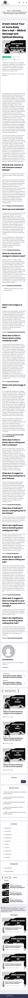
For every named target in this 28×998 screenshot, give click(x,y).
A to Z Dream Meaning (17, 995)
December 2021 (7, 851)
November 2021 (7, 854)
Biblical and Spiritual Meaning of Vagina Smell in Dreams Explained (14, 813)
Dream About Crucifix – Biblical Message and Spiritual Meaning (12, 676)
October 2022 (7, 841)
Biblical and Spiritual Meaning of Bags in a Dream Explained (13, 712)
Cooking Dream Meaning (14, 504)
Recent (6, 877)
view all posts (5, 667)
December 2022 (7, 834)
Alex (6, 709)
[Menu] (19, 2)
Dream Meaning (7, 57)
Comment (6, 880)
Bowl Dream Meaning (13, 553)
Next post (5, 680)
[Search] (23, 2)
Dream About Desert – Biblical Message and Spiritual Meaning (12, 683)
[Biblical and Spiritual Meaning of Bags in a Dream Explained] (14, 701)
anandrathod (17, 57)
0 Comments (17, 59)
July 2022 (6, 844)
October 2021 (7, 857)
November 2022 (7, 838)
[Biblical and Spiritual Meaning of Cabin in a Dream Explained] (14, 754)
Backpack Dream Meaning (14, 285)
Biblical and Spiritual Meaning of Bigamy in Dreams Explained (13, 797)
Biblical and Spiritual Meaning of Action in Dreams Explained (13, 808)
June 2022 (6, 847)
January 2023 (7, 831)
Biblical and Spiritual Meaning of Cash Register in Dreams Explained (14, 792)
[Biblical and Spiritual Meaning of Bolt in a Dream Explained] (14, 728)
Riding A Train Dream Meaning (15, 206)
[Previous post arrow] (24, 676)
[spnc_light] (26, 2)
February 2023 (7, 828)
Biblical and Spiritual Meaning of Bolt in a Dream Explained (13, 739)
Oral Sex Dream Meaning (14, 594)
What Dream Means (9, 871)
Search (14, 777)
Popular (15, 877)
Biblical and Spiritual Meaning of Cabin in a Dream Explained (13, 765)
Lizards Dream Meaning (13, 250)
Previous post (6, 673)
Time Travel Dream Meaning (14, 638)
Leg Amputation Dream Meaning (16, 332)
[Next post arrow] (24, 683)
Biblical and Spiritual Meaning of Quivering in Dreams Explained (14, 803)
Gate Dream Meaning (13, 381)
